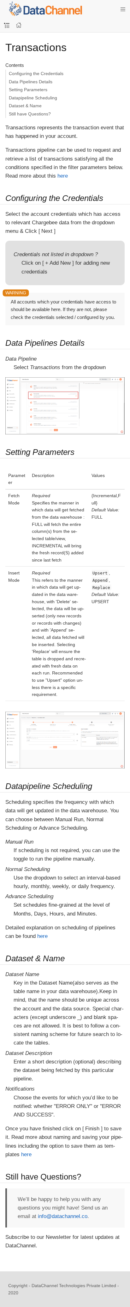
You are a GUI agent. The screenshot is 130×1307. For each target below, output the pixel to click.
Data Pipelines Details (30, 81)
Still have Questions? (30, 113)
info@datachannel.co (62, 1216)
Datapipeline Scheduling (33, 97)
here (62, 176)
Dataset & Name (25, 105)
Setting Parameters (28, 89)
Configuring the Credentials (36, 73)
